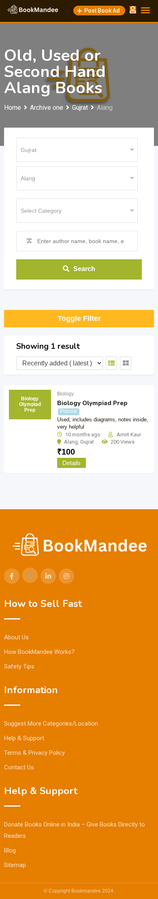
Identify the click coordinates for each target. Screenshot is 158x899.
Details (71, 462)
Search (84, 268)
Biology (65, 394)
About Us (16, 637)
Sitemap (15, 865)
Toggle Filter (79, 318)
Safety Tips (19, 666)
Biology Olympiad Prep (92, 403)
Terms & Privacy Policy (34, 752)
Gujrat (87, 442)
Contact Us (19, 767)
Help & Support (24, 738)
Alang (71, 442)
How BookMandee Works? (39, 652)
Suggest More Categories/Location (51, 723)
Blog (10, 850)
